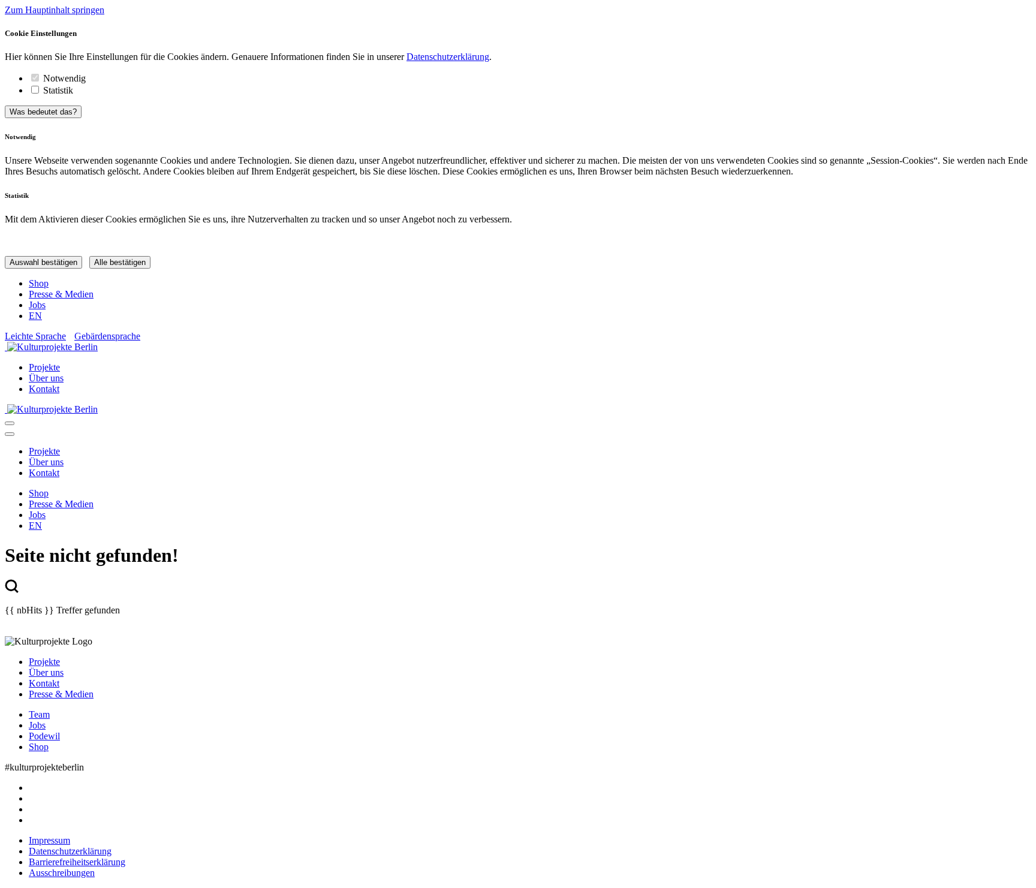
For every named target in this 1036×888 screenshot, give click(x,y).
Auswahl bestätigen (43, 262)
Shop (39, 283)
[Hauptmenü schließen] (9, 434)
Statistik (58, 90)
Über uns (46, 378)
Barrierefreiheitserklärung (77, 862)
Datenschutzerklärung (447, 57)
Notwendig (64, 78)
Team (39, 714)
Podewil (44, 736)
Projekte (44, 367)
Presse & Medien (61, 294)
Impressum (49, 840)
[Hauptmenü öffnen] (9, 423)
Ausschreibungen (62, 873)
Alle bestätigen (120, 262)
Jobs (37, 305)
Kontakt (44, 389)
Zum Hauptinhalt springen (54, 10)
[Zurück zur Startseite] (518, 347)
